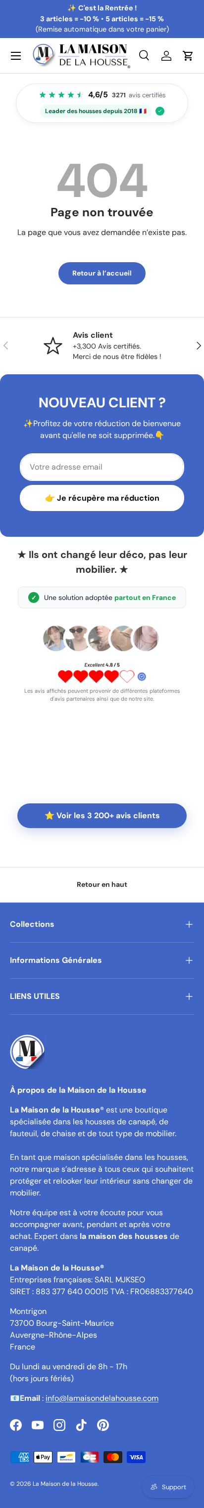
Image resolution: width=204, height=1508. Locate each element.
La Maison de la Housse (65, 1484)
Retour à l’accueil (102, 273)
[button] (188, 56)
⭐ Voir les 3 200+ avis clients (102, 815)
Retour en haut (102, 884)
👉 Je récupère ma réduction (102, 498)
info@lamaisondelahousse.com (102, 1398)
